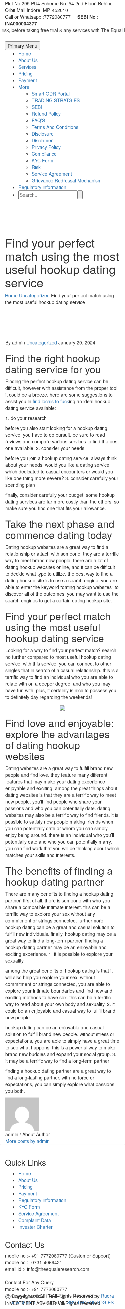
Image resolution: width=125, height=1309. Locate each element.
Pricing (25, 73)
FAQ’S (38, 120)
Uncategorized (41, 342)
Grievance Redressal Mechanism (67, 180)
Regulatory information (42, 187)
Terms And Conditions (55, 127)
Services (27, 66)
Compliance (44, 153)
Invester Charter (35, 1226)
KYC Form (42, 160)
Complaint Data (34, 1220)
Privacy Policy (46, 147)
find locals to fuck (51, 401)
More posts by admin (27, 1141)
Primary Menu (22, 45)
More (23, 87)
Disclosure (43, 133)
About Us (28, 60)
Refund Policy (46, 113)
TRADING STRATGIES (56, 100)
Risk (36, 167)
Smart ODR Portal (51, 93)
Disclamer (42, 140)
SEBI (37, 107)
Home (24, 53)
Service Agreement (52, 173)
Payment (27, 80)
